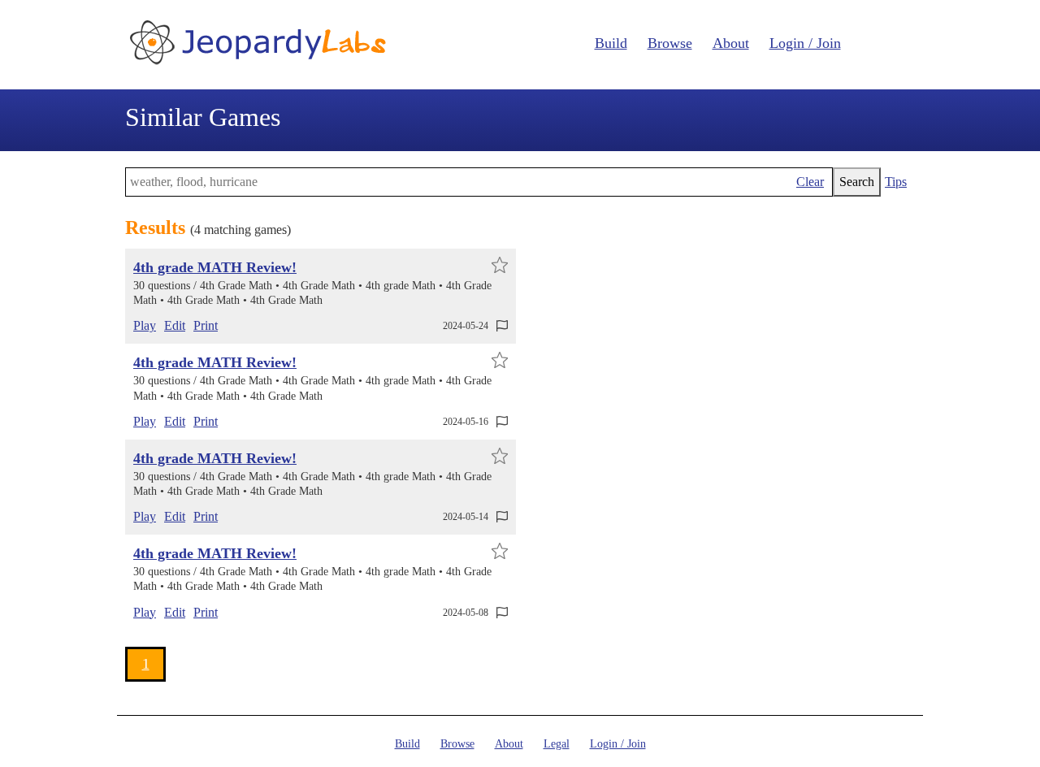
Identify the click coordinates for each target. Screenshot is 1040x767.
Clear (810, 181)
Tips (896, 181)
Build (611, 43)
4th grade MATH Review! (215, 267)
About (731, 43)
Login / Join (805, 43)
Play (144, 325)
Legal (557, 744)
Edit (174, 325)
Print (205, 325)
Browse (670, 43)
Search (856, 181)
